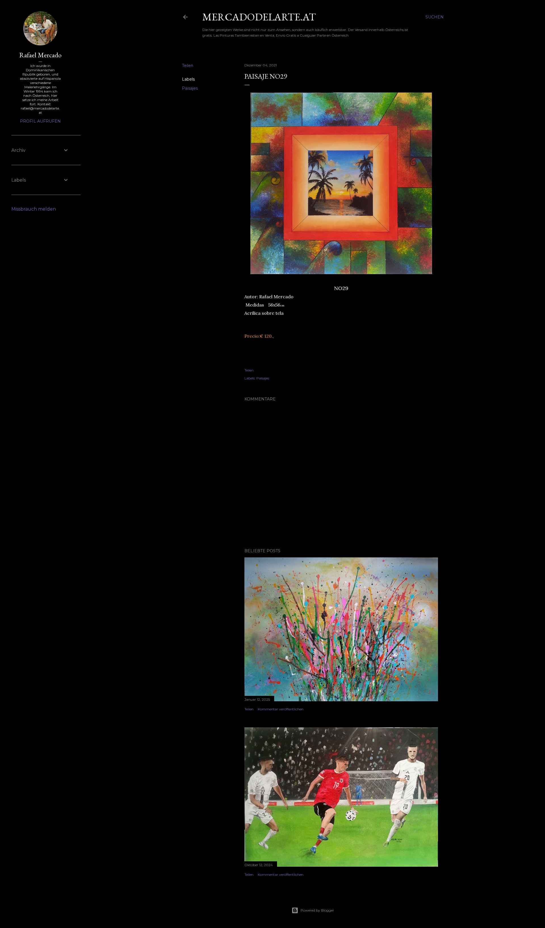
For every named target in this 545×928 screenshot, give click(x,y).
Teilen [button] (187, 65)
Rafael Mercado (40, 55)
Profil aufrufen (40, 121)
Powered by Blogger (317, 910)
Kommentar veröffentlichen (280, 709)
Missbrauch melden (33, 209)
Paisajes (190, 88)
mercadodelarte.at (259, 17)
